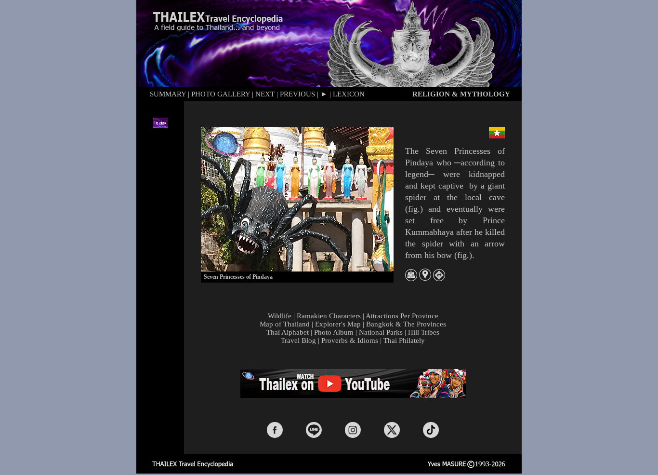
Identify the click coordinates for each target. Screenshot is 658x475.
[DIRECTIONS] (439, 278)
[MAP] (411, 278)
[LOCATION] (425, 278)
